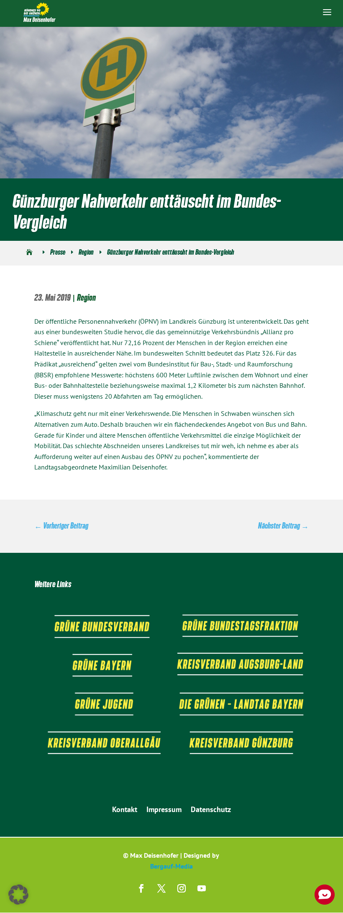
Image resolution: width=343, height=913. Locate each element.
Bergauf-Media (171, 866)
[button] (18, 894)
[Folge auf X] (161, 888)
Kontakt (124, 810)
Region (86, 297)
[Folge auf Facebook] (141, 888)
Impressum (164, 810)
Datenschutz (211, 810)
